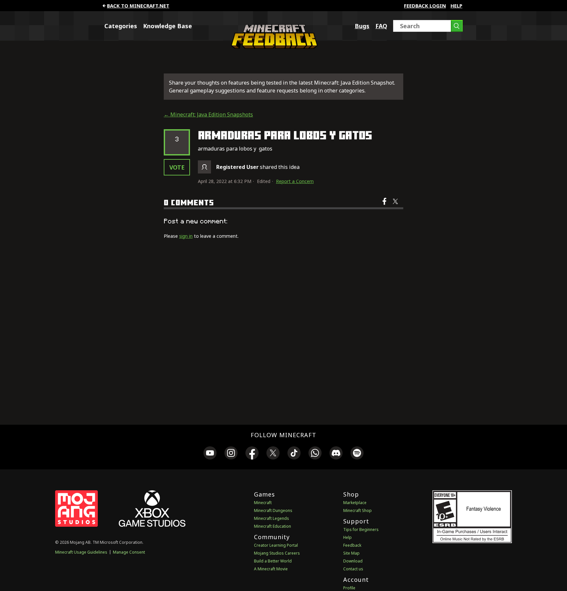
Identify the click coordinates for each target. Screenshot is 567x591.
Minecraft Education (272, 526)
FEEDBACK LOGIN (425, 5)
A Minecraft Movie (271, 569)
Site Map (351, 553)
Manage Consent (129, 552)
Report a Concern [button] (295, 181)
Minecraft (263, 502)
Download (353, 561)
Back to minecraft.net (138, 5)
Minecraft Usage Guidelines (81, 552)
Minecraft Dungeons (273, 510)
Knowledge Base (167, 26)
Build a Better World (273, 561)
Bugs (362, 26)
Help (456, 5)
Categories (120, 26)
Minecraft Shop (357, 510)
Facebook (385, 205)
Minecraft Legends (271, 518)
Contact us (353, 569)
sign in (186, 236)
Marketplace (355, 502)
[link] (210, 453)
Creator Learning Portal (276, 545)
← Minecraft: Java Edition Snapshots (208, 114)
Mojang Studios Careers (277, 553)
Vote (177, 167)
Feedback (352, 545)
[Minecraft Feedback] (272, 47)
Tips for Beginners (361, 529)
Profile (349, 588)
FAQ (381, 26)
